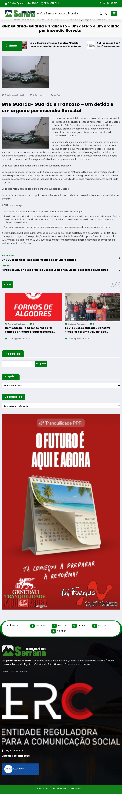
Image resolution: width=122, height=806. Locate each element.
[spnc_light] (106, 14)
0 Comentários (39, 95)
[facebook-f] (100, 2)
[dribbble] (107, 2)
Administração (59, 788)
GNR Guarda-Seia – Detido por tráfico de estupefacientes (39, 260)
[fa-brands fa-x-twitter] (104, 2)
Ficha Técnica (75, 788)
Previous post (8, 256)
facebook (41, 625)
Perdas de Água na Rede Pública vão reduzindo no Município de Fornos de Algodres (55, 270)
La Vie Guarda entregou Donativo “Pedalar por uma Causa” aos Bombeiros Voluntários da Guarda (42, 45)
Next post (6, 266)
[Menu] (114, 13)
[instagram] (111, 2)
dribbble (82, 625)
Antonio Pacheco (14, 324)
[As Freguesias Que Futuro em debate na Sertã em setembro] (91, 307)
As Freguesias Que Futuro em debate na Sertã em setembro (87, 330)
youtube (61, 631)
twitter (62, 625)
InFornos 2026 (43, 788)
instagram (103, 625)
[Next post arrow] (119, 270)
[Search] (101, 14)
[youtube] (115, 2)
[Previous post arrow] (119, 258)
